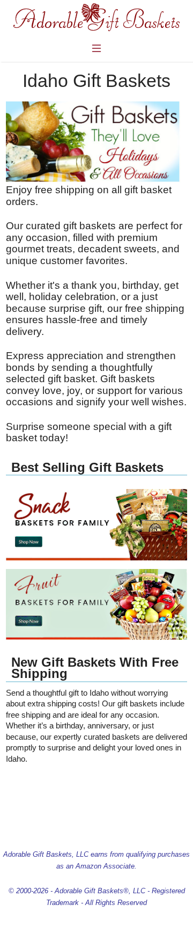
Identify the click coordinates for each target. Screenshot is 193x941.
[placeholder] (96, 557)
